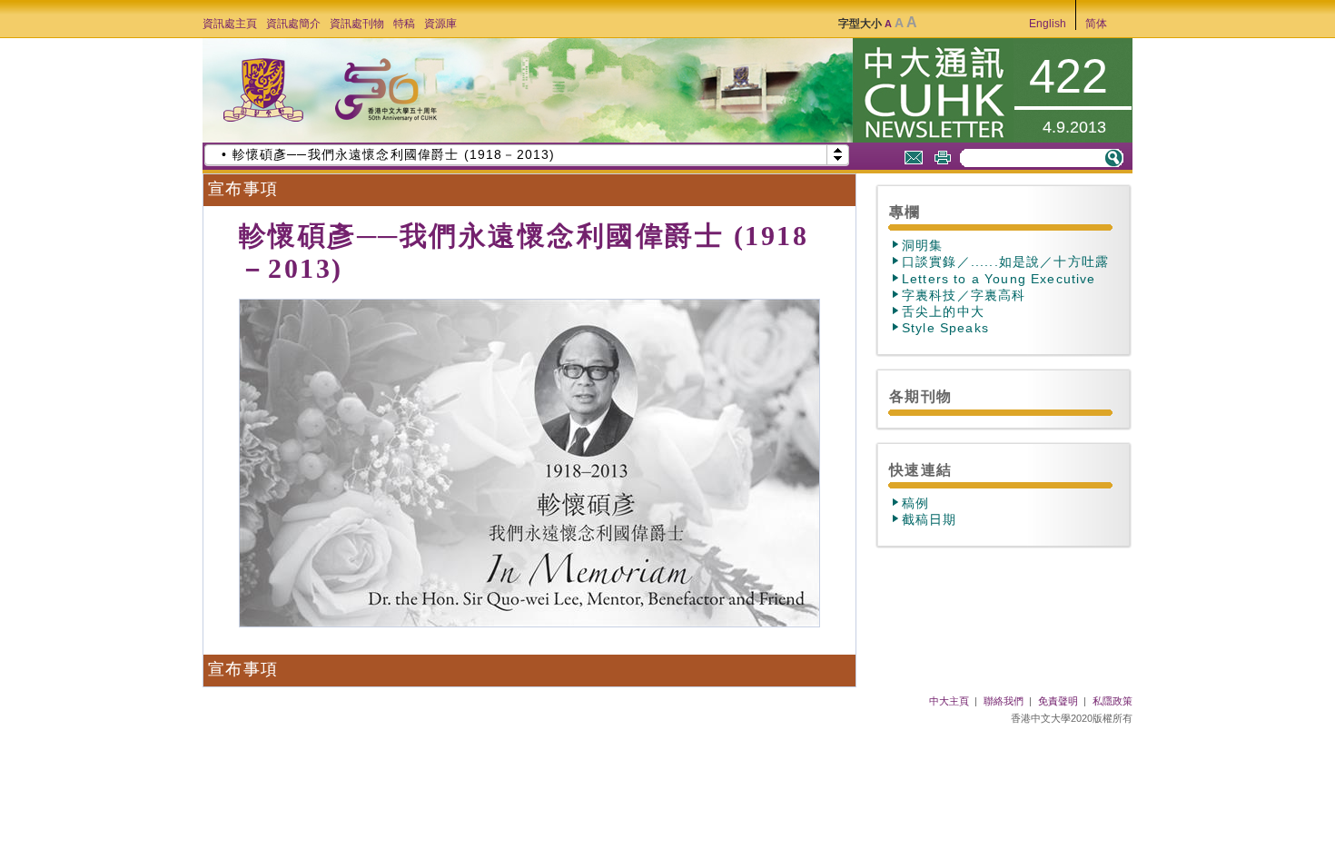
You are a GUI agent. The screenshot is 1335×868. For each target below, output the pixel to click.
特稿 (404, 23)
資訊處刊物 (357, 23)
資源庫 (440, 23)
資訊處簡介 (293, 23)
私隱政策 (1112, 700)
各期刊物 (920, 396)
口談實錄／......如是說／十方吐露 (1005, 261)
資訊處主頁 (230, 23)
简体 (1096, 23)
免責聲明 (1058, 700)
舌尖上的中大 (943, 311)
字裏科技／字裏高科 (963, 295)
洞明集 (923, 245)
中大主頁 (949, 700)
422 (1068, 76)
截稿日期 (929, 519)
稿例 (915, 503)
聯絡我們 (1004, 700)
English (1047, 23)
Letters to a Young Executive (999, 278)
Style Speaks (945, 328)
